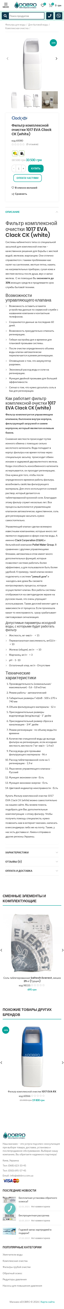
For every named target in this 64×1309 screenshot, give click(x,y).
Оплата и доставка (18, 871)
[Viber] (58, 15)
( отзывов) (32, 144)
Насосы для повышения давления (22, 1285)
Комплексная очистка (16, 28)
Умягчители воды (13, 1254)
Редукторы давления (15, 1279)
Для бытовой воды (38, 24)
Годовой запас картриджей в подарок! (35, 1231)
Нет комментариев (40, 1206)
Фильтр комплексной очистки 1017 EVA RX (32, 1091)
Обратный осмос (12, 1273)
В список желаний (26, 187)
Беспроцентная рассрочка (34, 1215)
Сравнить (21, 194)
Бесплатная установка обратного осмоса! (38, 1199)
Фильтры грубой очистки (17, 1266)
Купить (36, 168)
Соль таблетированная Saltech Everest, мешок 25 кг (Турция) (32, 979)
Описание (12, 212)
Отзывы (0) (13, 861)
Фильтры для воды (15, 24)
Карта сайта (48, 1301)
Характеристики (17, 852)
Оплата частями (27, 178)
